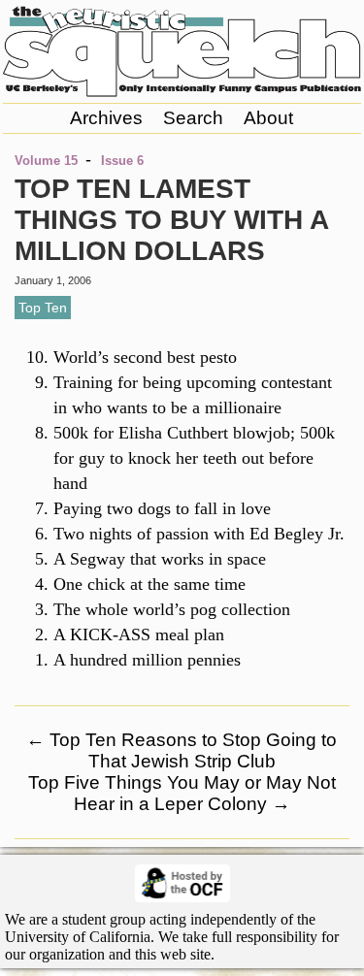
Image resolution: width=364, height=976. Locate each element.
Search (193, 118)
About (268, 118)
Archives (106, 118)
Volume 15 (46, 160)
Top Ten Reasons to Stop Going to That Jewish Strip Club (181, 750)
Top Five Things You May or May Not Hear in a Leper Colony (182, 793)
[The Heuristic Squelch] (182, 92)
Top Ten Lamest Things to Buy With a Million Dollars (171, 220)
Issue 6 (122, 160)
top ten (42, 307)
